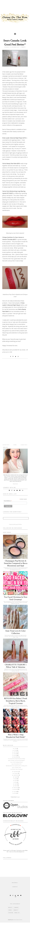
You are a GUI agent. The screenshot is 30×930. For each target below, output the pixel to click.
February (16, 787)
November (16, 771)
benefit (16, 910)
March (16, 785)
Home (15, 444)
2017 (15, 752)
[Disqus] (15, 378)
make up (17, 912)
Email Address (8, 501)
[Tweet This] (16, 356)
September (16, 775)
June (16, 780)
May (16, 782)
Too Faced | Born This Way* (16, 769)
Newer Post (6, 444)
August (16, 777)
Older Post (24, 444)
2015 (15, 755)
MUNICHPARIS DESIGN (17, 919)
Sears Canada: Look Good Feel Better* (16, 760)
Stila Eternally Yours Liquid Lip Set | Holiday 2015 (16, 765)
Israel (10, 910)
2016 (15, 753)
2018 (15, 750)
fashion (10, 912)
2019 (15, 748)
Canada (16, 907)
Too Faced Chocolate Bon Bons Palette (16, 758)
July (16, 778)
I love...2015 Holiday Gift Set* (16, 762)
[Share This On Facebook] (11, 356)
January (16, 789)
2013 (15, 793)
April (16, 784)
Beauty (24, 47)
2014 (15, 791)
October (16, 773)
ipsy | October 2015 (16, 767)
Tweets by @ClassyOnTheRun (15, 524)
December (16, 757)
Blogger (18, 797)
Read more (15, 484)
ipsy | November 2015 (16, 764)
